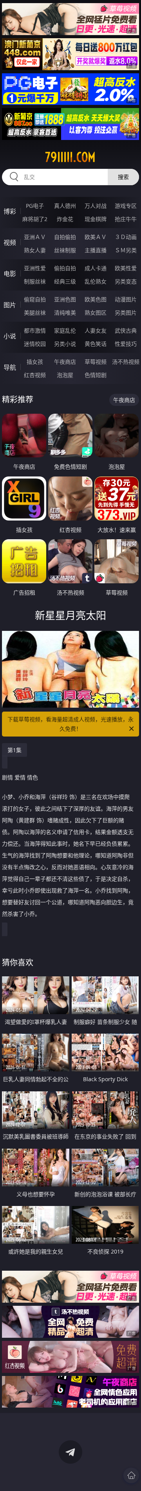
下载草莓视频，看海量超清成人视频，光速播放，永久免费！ (70, 723)
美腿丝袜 (35, 312)
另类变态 (126, 281)
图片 (10, 305)
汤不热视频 (125, 361)
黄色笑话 (96, 343)
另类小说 (65, 343)
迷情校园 (35, 343)
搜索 (123, 177)
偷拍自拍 (65, 268)
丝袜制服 (65, 250)
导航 (10, 367)
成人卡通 (96, 268)
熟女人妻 (35, 250)
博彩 (10, 211)
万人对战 (96, 205)
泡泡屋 (65, 375)
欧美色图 (96, 299)
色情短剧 (96, 375)
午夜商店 (65, 361)
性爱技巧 (126, 343)
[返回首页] (131, 1475)
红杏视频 (35, 375)
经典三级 (65, 281)
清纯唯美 (65, 312)
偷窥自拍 (35, 299)
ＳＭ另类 (126, 250)
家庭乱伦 (65, 330)
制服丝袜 (35, 281)
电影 (10, 273)
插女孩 (35, 361)
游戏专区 (126, 205)
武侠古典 (126, 330)
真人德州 (65, 205)
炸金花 (65, 219)
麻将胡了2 (34, 219)
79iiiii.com (70, 157)
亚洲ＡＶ (35, 237)
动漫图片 (126, 299)
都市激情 (35, 330)
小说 (10, 336)
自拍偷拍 (65, 237)
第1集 (14, 750)
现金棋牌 (96, 219)
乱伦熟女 (96, 281)
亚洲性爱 (35, 268)
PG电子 (35, 205)
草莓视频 (96, 361)
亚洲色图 (65, 299)
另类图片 (126, 312)
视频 (10, 242)
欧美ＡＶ (96, 237)
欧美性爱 (126, 268)
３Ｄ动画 (126, 237)
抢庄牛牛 (126, 219)
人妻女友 (96, 330)
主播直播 (96, 250)
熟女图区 (96, 312)
